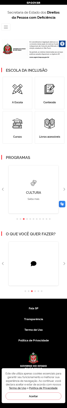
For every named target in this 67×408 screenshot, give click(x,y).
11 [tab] (49, 219)
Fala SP (33, 308)
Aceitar (33, 396)
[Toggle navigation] (5, 27)
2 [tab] (20, 219)
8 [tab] (40, 219)
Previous (3, 189)
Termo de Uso (33, 329)
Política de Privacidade (33, 340)
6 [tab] (33, 219)
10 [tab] (46, 219)
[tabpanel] (33, 189)
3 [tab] (23, 219)
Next (64, 189)
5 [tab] (30, 219)
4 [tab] (27, 219)
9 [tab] (43, 219)
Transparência (33, 318)
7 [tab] (36, 219)
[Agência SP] (40, 57)
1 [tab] (17, 219)
